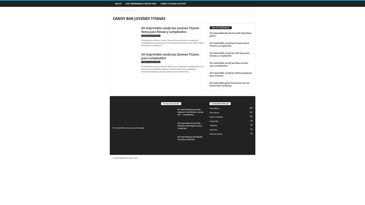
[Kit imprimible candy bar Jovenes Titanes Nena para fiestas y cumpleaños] (125, 35)
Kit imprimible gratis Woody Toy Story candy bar (190, 138)
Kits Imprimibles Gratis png (141, 3)
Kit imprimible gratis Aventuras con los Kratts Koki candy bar (229, 84)
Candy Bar (214, 121)
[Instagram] (115, 133)
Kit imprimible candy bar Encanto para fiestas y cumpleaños (229, 44)
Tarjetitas (213, 125)
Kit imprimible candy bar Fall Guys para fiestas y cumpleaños (230, 54)
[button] (251, 4)
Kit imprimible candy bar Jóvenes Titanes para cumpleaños (170, 56)
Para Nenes (214, 108)
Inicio (118, 3)
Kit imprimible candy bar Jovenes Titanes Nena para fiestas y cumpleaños (170, 30)
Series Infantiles (216, 117)
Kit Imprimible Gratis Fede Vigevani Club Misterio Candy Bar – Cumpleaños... (190, 112)
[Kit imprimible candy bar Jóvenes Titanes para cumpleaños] (125, 63)
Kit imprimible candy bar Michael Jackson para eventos (231, 74)
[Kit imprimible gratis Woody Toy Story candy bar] (168, 141)
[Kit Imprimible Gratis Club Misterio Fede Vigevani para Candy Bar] (168, 127)
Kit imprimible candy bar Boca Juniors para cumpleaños (229, 64)
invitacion (213, 130)
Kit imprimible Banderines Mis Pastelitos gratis (230, 34)
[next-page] (214, 91)
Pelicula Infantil (216, 134)
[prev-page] (211, 91)
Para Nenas (214, 113)
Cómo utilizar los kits (173, 3)
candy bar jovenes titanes (151, 36)
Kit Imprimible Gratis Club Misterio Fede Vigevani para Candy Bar (190, 126)
